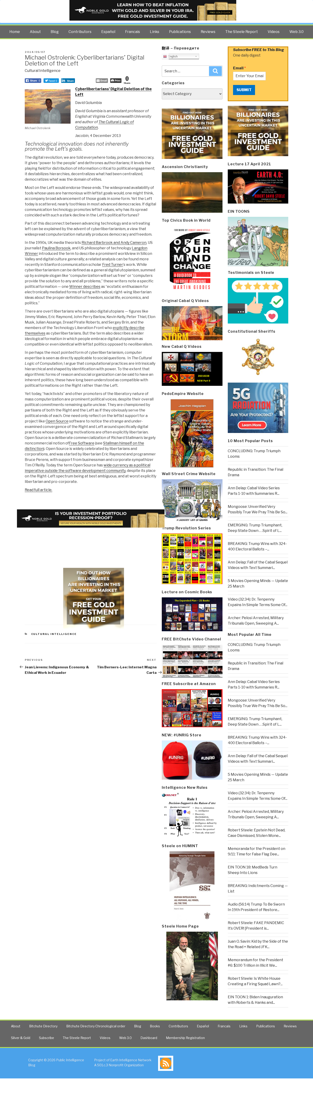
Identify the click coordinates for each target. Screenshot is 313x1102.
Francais (132, 32)
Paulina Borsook (56, 248)
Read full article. (38, 490)
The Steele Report (241, 32)
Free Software (81, 443)
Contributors (80, 32)
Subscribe (46, 1038)
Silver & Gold (20, 1038)
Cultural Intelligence (42, 70)
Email (239, 68)
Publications (180, 32)
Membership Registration (185, 1038)
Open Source (57, 421)
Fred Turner (112, 264)
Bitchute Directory (43, 1026)
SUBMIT (244, 90)
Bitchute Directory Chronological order (95, 1026)
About (35, 32)
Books (155, 1026)
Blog (55, 32)
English (172, 56)
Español (108, 32)
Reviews (208, 32)
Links (154, 32)
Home (14, 32)
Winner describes (84, 286)
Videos (274, 32)
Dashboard (148, 1038)
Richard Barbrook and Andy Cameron (114, 242)
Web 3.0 (296, 32)
